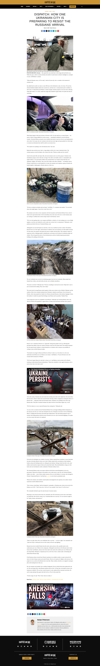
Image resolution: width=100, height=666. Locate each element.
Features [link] (28, 6)
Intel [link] (41, 6)
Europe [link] (46, 11)
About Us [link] (45, 658)
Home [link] (22, 6)
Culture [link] (58, 6)
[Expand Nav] (36, 6)
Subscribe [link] (72, 6)
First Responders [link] (49, 6)
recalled (48, 476)
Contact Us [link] (73, 658)
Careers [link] (55, 658)
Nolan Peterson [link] (53, 27)
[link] (50, 2)
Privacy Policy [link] (50, 658)
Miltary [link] (34, 6)
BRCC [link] (65, 6)
